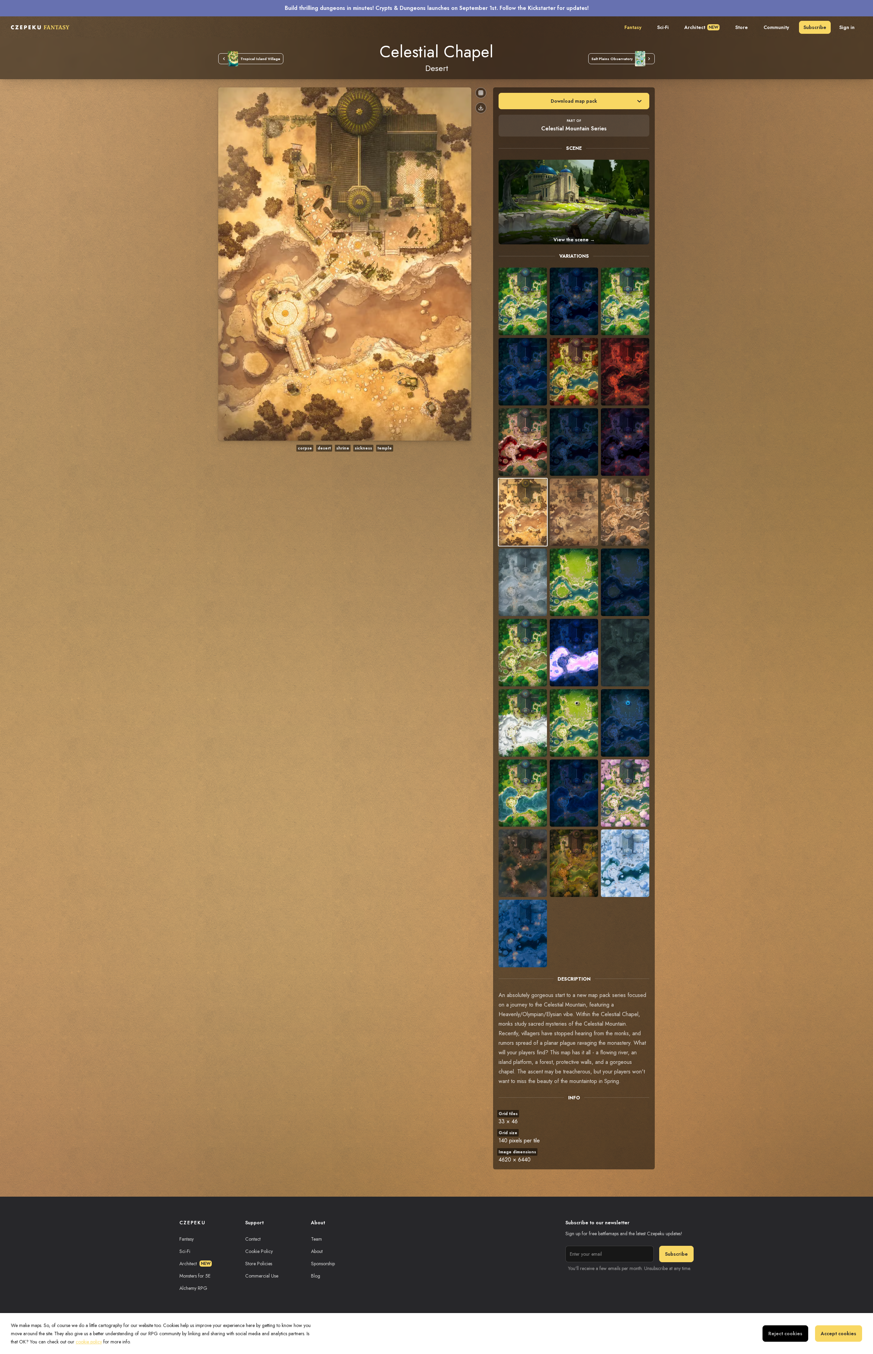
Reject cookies (785, 1333)
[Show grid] (480, 92)
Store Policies (258, 1263)
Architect (701, 27)
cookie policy (89, 1341)
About (317, 1251)
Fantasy (632, 27)
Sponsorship (323, 1263)
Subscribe (814, 27)
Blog (315, 1275)
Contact (253, 1239)
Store (741, 27)
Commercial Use (261, 1275)
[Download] (480, 107)
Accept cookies (838, 1333)
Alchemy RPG (193, 1288)
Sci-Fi (663, 27)
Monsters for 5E (194, 1275)
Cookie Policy (259, 1251)
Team (316, 1239)
